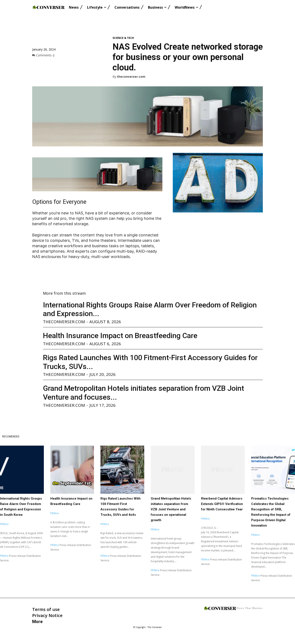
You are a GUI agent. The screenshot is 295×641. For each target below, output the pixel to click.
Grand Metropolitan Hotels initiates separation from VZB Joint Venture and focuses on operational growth (171, 509)
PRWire (4, 524)
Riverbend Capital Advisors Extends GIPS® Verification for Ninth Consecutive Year (222, 504)
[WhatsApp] (66, 65)
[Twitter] (46, 65)
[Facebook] (36, 65)
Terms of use (46, 609)
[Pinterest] (56, 65)
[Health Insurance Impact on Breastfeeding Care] (72, 470)
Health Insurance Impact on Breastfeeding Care (120, 335)
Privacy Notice (47, 615)
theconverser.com (131, 77)
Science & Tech (123, 38)
